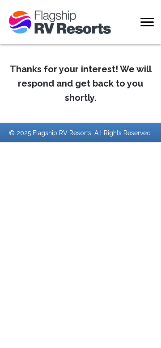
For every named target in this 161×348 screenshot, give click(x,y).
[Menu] (147, 22)
